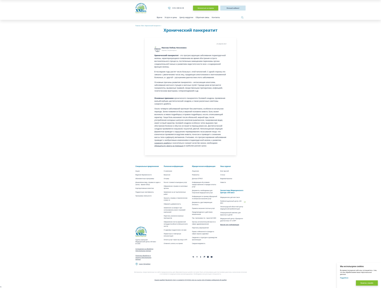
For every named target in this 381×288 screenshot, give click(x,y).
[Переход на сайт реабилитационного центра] (245, 202)
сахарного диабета (162, 143)
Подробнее (344, 278)
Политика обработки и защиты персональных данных (143, 257)
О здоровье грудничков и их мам (175, 230)
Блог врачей (224, 171)
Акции (137, 171)
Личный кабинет (233, 8)
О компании (168, 171)
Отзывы (166, 178)
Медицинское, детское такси (230, 197)
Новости (223, 182)
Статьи (222, 175)
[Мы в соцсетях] (200, 257)
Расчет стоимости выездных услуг (175, 182)
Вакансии (167, 175)
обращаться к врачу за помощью (169, 146)
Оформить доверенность (172, 204)
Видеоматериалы (226, 178)
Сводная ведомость (198, 243)
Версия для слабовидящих (229, 225)
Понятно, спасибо (366, 283)
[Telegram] (197, 257)
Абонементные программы (144, 178)
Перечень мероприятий (200, 228)
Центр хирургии (186, 17)
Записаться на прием (206, 8)
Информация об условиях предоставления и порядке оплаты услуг (204, 184)
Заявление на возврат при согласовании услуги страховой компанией (174, 210)
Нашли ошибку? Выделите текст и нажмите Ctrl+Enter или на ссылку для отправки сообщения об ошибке (190, 280)
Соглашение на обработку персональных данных (144, 250)
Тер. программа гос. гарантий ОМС (204, 218)
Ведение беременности (143, 175)
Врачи (159, 17)
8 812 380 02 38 (178, 8)
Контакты (216, 17)
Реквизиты (195, 175)
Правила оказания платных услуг (203, 208)
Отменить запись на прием (173, 243)
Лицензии (195, 171)
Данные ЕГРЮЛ (197, 178)
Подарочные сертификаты (144, 192)
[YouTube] (211, 257)
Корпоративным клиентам (144, 188)
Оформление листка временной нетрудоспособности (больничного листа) (176, 224)
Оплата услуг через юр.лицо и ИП (175, 240)
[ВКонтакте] (193, 257)
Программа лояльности (143, 196)
